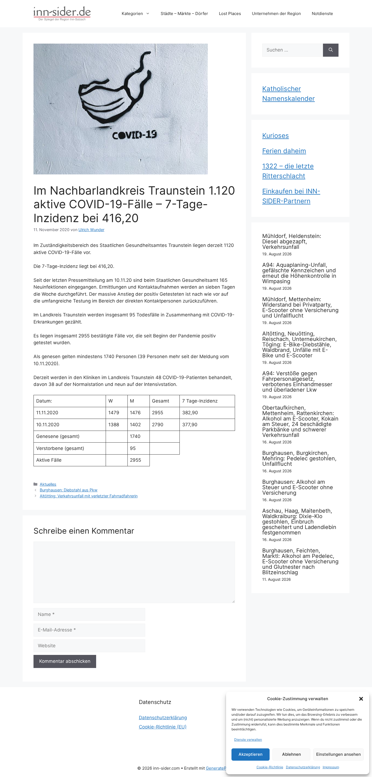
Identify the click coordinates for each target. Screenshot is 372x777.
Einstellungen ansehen (338, 754)
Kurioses (275, 136)
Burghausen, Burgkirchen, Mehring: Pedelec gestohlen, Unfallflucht (299, 458)
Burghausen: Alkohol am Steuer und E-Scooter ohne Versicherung (297, 487)
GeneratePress (220, 768)
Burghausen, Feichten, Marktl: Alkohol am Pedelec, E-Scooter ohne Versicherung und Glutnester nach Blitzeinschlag (300, 561)
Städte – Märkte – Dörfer (184, 13)
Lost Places (230, 13)
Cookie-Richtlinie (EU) (163, 727)
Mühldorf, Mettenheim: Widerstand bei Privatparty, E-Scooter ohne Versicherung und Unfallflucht (300, 307)
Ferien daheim (284, 151)
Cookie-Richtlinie (270, 767)
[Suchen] (331, 50)
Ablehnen (291, 754)
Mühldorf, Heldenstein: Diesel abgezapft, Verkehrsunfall (291, 241)
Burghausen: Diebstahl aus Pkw (68, 490)
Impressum (331, 767)
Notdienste (322, 13)
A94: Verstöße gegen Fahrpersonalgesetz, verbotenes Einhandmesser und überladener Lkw (297, 381)
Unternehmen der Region (276, 13)
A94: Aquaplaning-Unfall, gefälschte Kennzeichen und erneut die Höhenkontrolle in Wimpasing (299, 273)
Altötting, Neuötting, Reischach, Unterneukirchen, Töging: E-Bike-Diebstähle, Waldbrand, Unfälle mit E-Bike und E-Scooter (299, 344)
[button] (361, 699)
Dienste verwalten (248, 739)
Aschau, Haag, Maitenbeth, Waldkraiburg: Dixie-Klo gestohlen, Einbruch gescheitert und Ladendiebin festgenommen (299, 521)
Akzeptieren (251, 754)
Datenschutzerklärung (303, 767)
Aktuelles (48, 484)
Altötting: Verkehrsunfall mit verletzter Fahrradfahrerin (89, 496)
